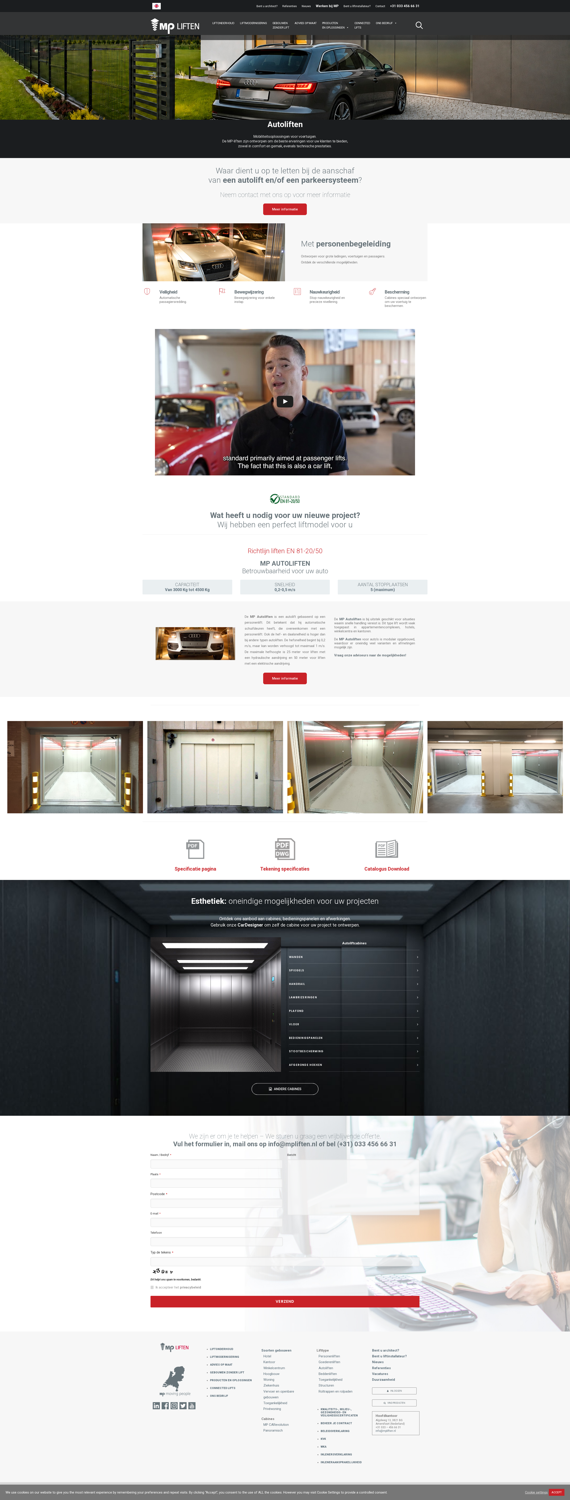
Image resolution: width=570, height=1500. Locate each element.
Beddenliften (328, 1374)
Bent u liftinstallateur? (357, 6)
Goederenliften (329, 1362)
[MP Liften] (175, 26)
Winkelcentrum (274, 1368)
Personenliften (329, 1356)
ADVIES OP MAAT (305, 23)
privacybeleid (190, 1287)
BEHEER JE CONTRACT (336, 1423)
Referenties (289, 6)
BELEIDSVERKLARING (335, 1431)
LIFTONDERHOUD (223, 23)
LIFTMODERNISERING (253, 23)
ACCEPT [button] (557, 1492)
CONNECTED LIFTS (222, 1388)
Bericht (291, 1155)
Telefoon (156, 1232)
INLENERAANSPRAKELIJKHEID (341, 1462)
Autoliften (326, 1368)
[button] (417, 26)
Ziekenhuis (271, 1385)
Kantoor (269, 1362)
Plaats (156, 1174)
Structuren (326, 1385)
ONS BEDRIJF (384, 23)
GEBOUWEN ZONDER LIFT (227, 1372)
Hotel (267, 1356)
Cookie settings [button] (536, 1492)
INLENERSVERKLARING (336, 1454)
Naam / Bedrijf (161, 1155)
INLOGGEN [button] (396, 1391)
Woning (268, 1380)
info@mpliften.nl (386, 1430)
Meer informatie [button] (285, 209)
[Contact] (174, 1383)
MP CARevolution (276, 1425)
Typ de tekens (162, 1252)
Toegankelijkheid (275, 1403)
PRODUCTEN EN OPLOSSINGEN (231, 1380)
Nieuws (306, 6)
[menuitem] (267, 6)
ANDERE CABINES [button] (287, 1089)
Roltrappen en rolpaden (335, 1391)
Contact (380, 6)
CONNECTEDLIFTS (362, 25)
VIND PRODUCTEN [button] (396, 1403)
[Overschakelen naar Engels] (156, 6)
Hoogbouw (271, 1374)
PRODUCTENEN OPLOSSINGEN (333, 25)
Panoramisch (273, 1430)
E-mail (156, 1213)
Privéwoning (272, 1409)
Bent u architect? (266, 6)
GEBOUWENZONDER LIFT (281, 25)
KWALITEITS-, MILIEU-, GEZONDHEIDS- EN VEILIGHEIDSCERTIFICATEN (339, 1412)
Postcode (159, 1194)
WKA (323, 1446)
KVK (323, 1438)
